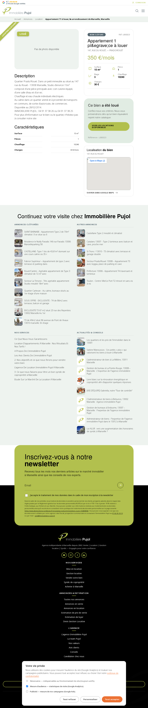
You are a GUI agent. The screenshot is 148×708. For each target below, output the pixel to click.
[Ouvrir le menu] (143, 10)
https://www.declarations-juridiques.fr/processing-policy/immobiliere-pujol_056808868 (56, 511)
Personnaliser (90, 699)
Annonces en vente (74, 604)
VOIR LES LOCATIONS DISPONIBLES (103, 126)
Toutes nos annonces (74, 599)
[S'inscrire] (120, 485)
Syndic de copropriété (74, 582)
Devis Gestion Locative (74, 621)
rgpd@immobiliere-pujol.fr (45, 516)
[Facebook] (77, 555)
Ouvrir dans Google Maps (100, 193)
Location (39, 19)
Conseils (74, 651)
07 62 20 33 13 (117, 513)
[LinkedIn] (84, 555)
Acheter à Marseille (74, 586)
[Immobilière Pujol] (74, 537)
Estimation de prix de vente (74, 612)
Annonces (28, 19)
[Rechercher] (137, 10)
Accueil (17, 19)
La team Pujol (74, 638)
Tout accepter (112, 699)
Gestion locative (74, 573)
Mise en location (74, 569)
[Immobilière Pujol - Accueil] (16, 11)
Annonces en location (74, 608)
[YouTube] (64, 555)
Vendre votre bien (74, 577)
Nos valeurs (74, 643)
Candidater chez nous (74, 656)
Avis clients (74, 647)
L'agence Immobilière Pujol (74, 634)
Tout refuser (69, 699)
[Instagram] (70, 555)
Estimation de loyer (74, 617)
